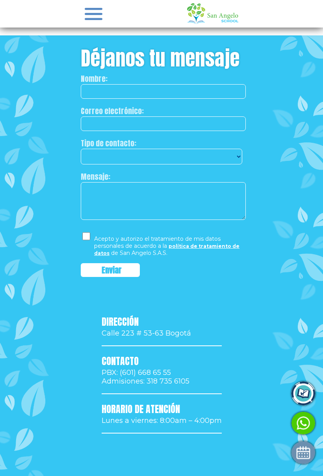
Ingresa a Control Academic (235, 393)
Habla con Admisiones (226, 423)
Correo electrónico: (112, 110)
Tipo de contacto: (108, 143)
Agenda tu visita (216, 452)
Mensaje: (95, 176)
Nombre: (94, 78)
